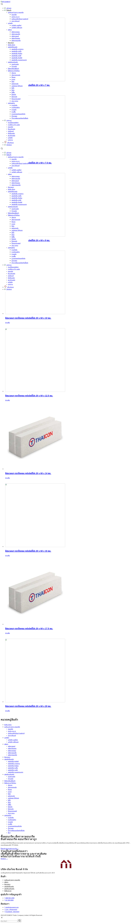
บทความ (8, 120)
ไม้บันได (13, 94)
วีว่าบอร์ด (14, 66)
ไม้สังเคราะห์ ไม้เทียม (14, 71)
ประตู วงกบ (14, 101)
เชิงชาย (13, 73)
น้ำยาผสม (14, 116)
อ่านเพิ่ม (7, 323)
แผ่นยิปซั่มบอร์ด (12, 47)
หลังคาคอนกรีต (16, 41)
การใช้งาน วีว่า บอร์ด (14, 125)
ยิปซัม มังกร (11, 45)
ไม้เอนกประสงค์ (15, 99)
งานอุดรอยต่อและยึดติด (18, 114)
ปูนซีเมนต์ (11, 131)
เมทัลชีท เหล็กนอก (16, 28)
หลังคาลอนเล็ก (15, 34)
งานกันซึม (14, 105)
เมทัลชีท (10, 23)
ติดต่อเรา (9, 145)
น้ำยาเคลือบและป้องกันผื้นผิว (19, 118)
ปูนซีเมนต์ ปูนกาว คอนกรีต (16, 12)
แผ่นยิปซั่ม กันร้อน (16, 53)
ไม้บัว (12, 90)
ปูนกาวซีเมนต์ (15, 21)
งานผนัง (13, 110)
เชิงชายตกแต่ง (15, 75)
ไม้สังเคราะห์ (8, 891)
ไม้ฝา (12, 82)
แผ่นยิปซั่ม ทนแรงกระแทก (19, 60)
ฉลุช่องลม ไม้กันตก (17, 86)
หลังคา (10, 30)
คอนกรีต (14, 15)
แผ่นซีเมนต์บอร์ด (13, 62)
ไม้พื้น (13, 92)
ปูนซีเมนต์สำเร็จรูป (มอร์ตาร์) (19, 19)
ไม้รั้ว (12, 88)
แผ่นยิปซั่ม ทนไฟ (16, 56)
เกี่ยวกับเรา (10, 143)
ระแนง (13, 79)
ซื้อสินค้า (8, 10)
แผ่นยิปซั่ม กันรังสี (16, 58)
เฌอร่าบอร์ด (15, 64)
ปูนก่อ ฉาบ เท (15, 17)
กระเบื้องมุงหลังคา (13, 123)
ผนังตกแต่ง (14, 84)
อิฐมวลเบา (11, 43)
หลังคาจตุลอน (15, 32)
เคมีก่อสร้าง (11, 103)
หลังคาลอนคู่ (15, 36)
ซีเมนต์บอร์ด (11, 129)
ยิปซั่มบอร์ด (11, 133)
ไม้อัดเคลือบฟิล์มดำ (13, 69)
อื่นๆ (9, 833)
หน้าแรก (8, 8)
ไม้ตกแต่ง (14, 97)
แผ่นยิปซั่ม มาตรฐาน (17, 49)
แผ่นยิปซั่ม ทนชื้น (16, 51)
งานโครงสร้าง (15, 107)
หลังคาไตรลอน (15, 38)
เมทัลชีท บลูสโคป (16, 25)
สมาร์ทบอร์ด (11, 136)
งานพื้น (13, 112)
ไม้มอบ (13, 77)
